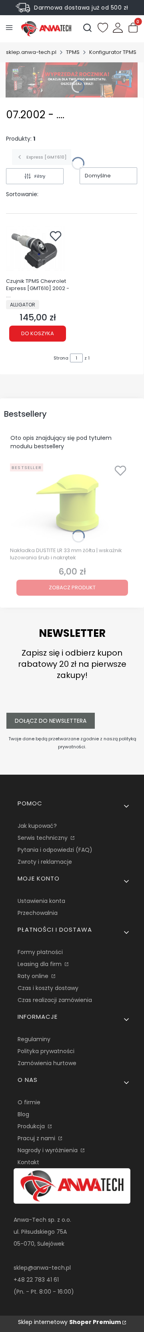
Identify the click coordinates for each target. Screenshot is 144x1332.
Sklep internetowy (69, 1322)
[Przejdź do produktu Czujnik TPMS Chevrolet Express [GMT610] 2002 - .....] (37, 250)
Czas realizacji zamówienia (55, 1000)
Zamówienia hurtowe (47, 1063)
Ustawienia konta (41, 901)
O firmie (29, 1102)
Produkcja (32, 1126)
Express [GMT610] (46, 157)
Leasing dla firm (40, 964)
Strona (61, 358)
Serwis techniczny (43, 838)
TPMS (73, 52)
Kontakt (28, 1162)
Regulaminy (34, 1039)
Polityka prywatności (46, 1051)
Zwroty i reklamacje (45, 862)
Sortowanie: (22, 194)
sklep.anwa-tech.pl (31, 52)
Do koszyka (37, 333)
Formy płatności (40, 952)
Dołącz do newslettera (50, 721)
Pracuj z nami (37, 1138)
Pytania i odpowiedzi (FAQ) (55, 850)
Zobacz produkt (72, 587)
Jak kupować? (37, 826)
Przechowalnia (38, 913)
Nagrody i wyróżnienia (48, 1150)
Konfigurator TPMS (112, 52)
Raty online (34, 976)
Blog (23, 1114)
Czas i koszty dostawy (48, 988)
